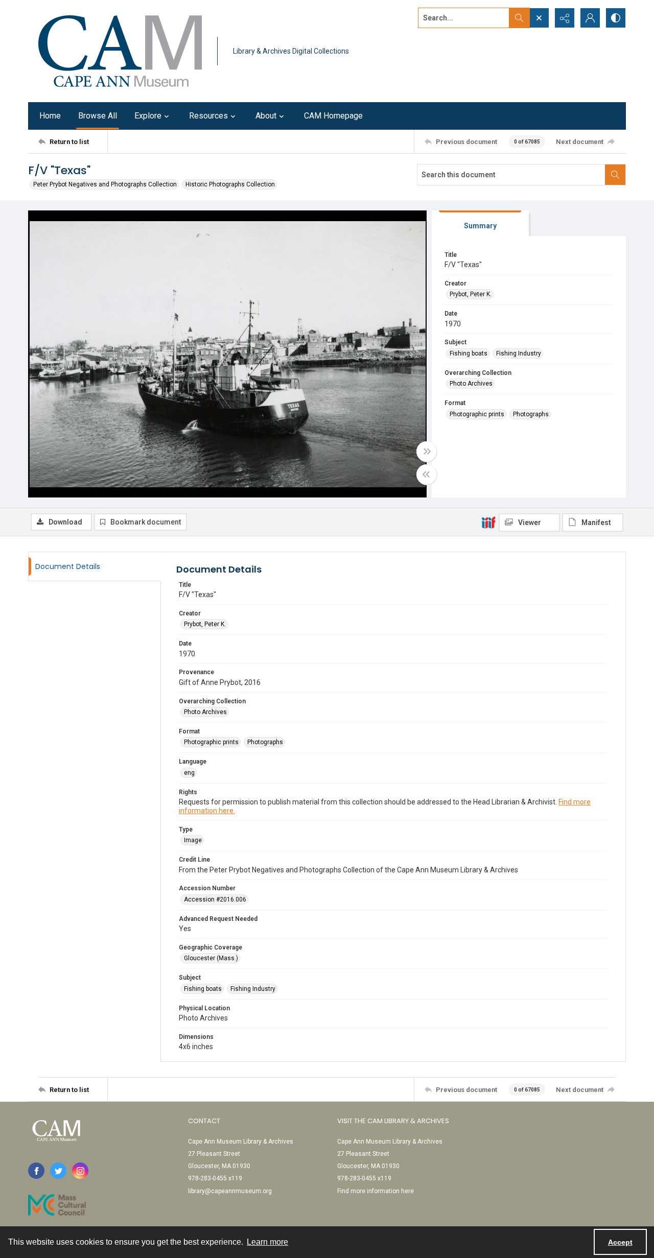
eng (189, 772)
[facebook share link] (36, 1170)
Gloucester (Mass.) (211, 958)
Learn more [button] (267, 1242)
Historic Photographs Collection (230, 184)
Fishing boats (468, 353)
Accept (620, 1242)
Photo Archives (471, 383)
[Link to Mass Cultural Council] (57, 1205)
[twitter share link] (58, 1170)
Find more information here (375, 1191)
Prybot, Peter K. (471, 294)
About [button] (265, 116)
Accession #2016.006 (215, 899)
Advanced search (443, 36)
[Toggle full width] (426, 451)
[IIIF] (488, 522)
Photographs (531, 414)
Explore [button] (147, 116)
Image (193, 840)
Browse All (97, 116)
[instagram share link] (80, 1170)
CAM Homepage (333, 116)
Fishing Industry (518, 353)
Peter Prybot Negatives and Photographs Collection (105, 184)
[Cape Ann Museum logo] (120, 51)
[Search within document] (615, 174)
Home (50, 116)
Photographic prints (477, 414)
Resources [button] (208, 116)
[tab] (480, 223)
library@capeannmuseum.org (230, 1191)
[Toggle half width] (426, 474)
